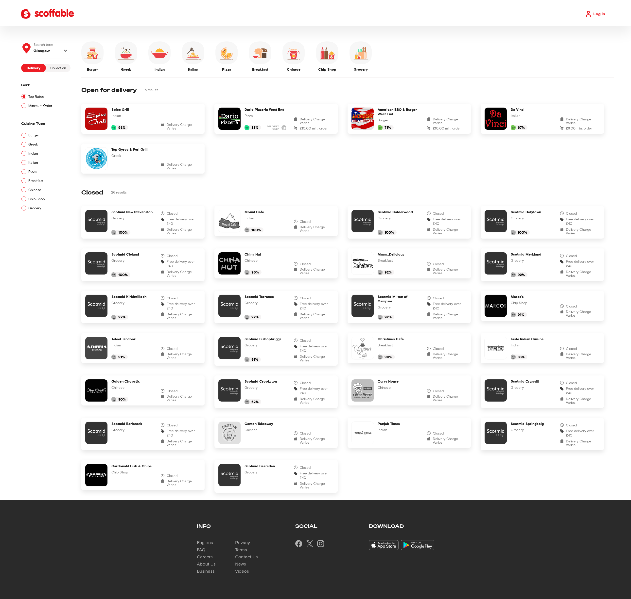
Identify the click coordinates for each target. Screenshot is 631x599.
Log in (599, 13)
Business (206, 571)
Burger (33, 135)
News (240, 564)
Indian (33, 153)
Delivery (33, 68)
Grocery (34, 208)
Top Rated (36, 96)
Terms (241, 549)
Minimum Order (40, 105)
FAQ (201, 549)
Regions (205, 542)
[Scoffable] (47, 17)
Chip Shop (36, 199)
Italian (33, 162)
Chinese (34, 190)
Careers (205, 556)
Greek (33, 144)
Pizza (32, 171)
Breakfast (35, 180)
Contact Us (246, 556)
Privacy (242, 542)
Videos (242, 571)
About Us (206, 564)
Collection (58, 68)
